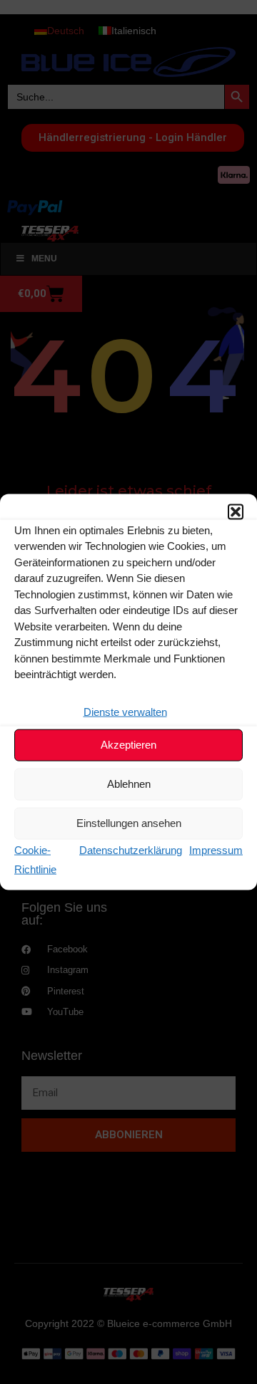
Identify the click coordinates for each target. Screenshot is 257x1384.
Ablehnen (129, 784)
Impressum (216, 849)
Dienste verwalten (125, 711)
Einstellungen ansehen (128, 823)
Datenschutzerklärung (130, 849)
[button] (235, 511)
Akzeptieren (128, 745)
